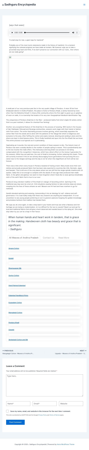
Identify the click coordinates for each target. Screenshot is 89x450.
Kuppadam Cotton (15, 302)
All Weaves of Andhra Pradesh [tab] (23, 237)
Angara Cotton (14, 248)
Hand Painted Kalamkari (17, 285)
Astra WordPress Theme (65, 444)
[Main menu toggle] (84, 4)
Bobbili (11, 258)
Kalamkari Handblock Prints (18, 295)
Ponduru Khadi (14, 322)
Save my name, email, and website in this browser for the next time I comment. (40, 411)
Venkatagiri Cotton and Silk (18, 340)
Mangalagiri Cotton (15, 312)
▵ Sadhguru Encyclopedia (19, 4)
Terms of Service (55, 415)
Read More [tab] (63, 237)
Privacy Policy (42, 415)
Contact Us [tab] (48, 237)
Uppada (11, 330)
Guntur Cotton (14, 275)
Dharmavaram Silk (15, 268)
